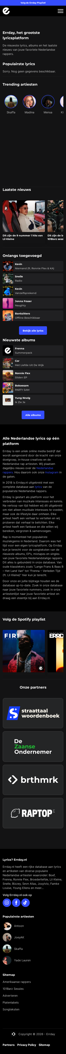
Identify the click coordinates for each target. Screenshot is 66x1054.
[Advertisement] (33, 152)
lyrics (38, 487)
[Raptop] (33, 813)
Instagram (51, 472)
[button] (60, 11)
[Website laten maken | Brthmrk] (33, 780)
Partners (9, 1045)
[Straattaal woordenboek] (33, 713)
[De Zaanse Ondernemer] (33, 746)
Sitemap (44, 1045)
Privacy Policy (26, 1045)
